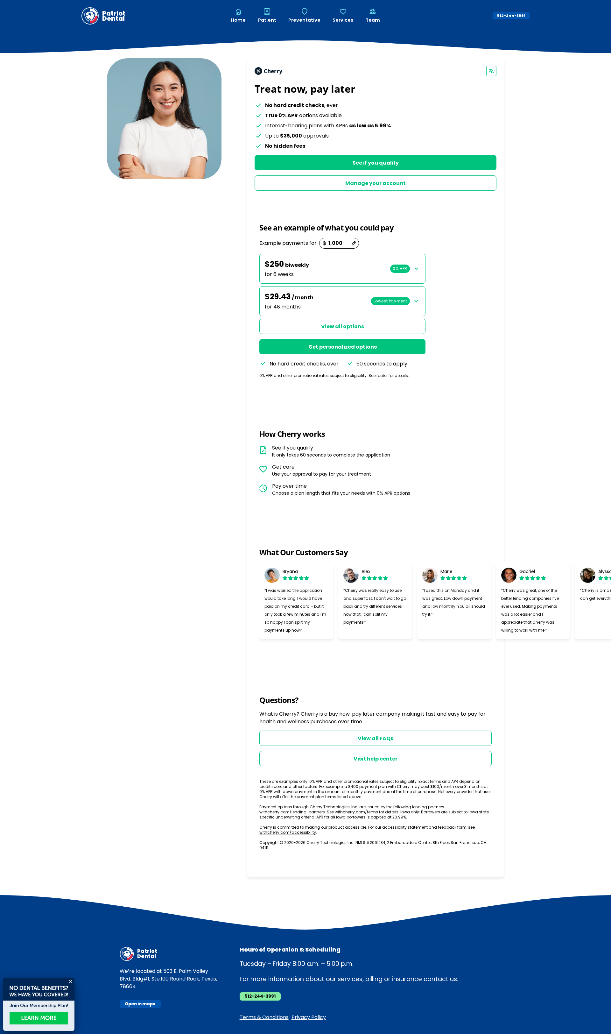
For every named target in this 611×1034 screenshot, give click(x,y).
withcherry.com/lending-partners (292, 812)
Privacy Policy (308, 1017)
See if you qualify (376, 162)
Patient (267, 20)
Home (238, 20)
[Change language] (491, 71)
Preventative (304, 20)
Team (373, 20)
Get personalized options (342, 347)
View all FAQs (375, 738)
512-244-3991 (511, 15)
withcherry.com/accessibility (287, 832)
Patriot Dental (113, 16)
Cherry (309, 714)
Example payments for (288, 243)
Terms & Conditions (264, 1017)
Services (343, 20)
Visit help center (375, 758)
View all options (342, 326)
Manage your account (375, 183)
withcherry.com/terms (356, 812)
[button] (342, 269)
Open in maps (140, 1004)
